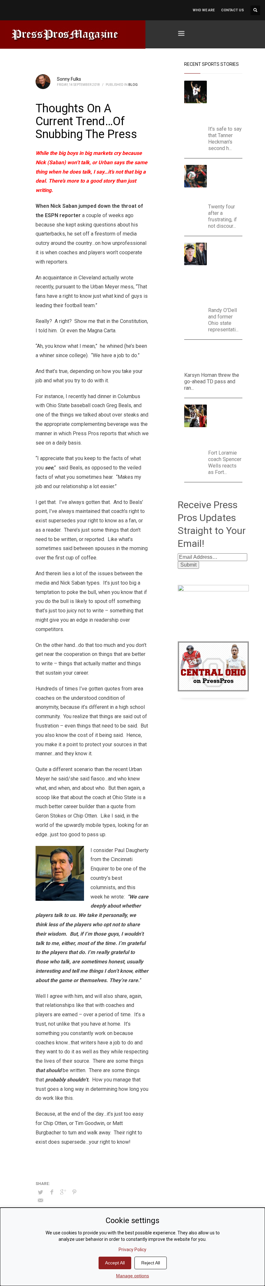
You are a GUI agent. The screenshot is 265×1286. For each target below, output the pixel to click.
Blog (133, 84)
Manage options (132, 1275)
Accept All (115, 1262)
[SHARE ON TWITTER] (40, 1192)
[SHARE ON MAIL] (40, 1200)
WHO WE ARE (204, 10)
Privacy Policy (132, 1249)
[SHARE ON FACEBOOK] (52, 1192)
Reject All (150, 1262)
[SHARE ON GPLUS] (63, 1192)
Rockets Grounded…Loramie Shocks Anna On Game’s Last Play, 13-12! (226, 425)
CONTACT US (232, 10)
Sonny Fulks (69, 79)
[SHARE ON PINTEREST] (74, 1192)
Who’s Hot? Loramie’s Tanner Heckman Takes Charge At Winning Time (227, 101)
